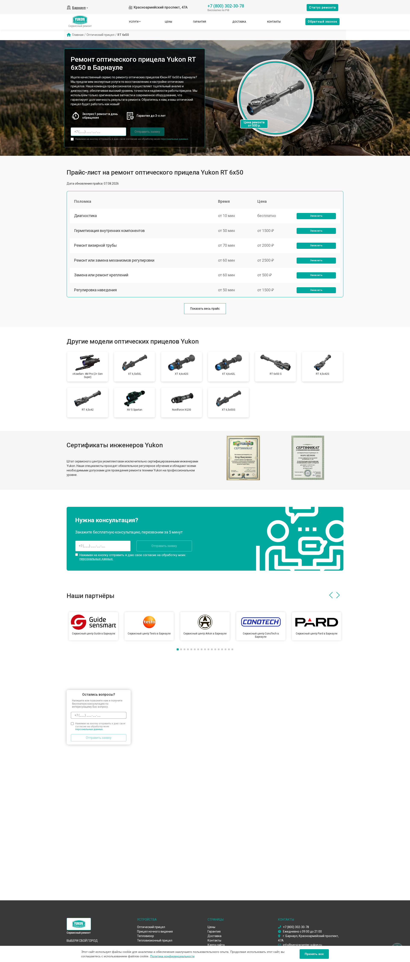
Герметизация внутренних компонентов (109, 230)
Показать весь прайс (205, 308)
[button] (331, 595)
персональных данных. (175, 139)
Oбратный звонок (322, 21)
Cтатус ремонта (322, 7)
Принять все (314, 954)
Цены (168, 21)
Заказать (316, 215)
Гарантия (199, 21)
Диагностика (85, 215)
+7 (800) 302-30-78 (226, 5)
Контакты (274, 21)
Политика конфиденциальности (172, 956)
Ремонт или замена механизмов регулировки (114, 260)
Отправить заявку (147, 131)
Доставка (239, 21)
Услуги (134, 21)
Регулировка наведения (95, 290)
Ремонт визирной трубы (95, 245)
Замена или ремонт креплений (101, 275)
